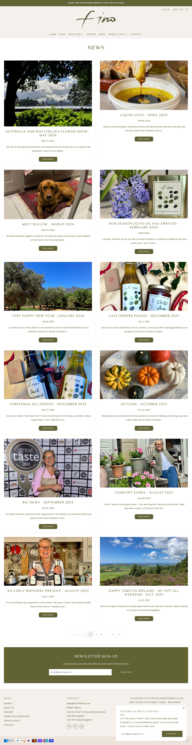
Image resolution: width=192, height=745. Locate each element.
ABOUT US (9, 707)
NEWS (102, 34)
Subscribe (126, 672)
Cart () (177, 9)
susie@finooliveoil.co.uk (78, 703)
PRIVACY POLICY (12, 720)
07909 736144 (74, 707)
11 (112, 634)
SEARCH (8, 703)
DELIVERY (8, 712)
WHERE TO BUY (116, 34)
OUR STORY (75, 34)
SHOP (62, 34)
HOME (53, 34)
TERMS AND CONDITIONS (16, 716)
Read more (48, 159)
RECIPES (91, 34)
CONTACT (136, 34)
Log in (166, 9)
